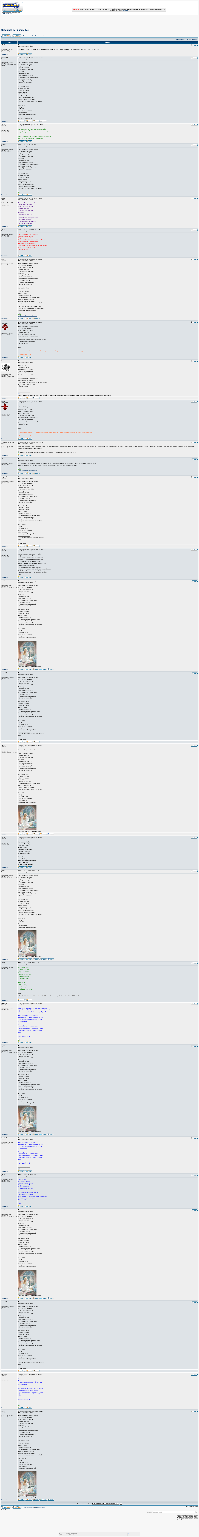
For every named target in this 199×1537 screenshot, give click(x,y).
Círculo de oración (40, 35)
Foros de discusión (28, 35)
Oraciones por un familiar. (15, 30)
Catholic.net (64, 1534)
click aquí (125, 10)
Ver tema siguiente (192, 39)
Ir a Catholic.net (7, 13)
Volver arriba (4, 54)
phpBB (65, 1533)
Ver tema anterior (180, 39)
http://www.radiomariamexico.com (27, 316)
